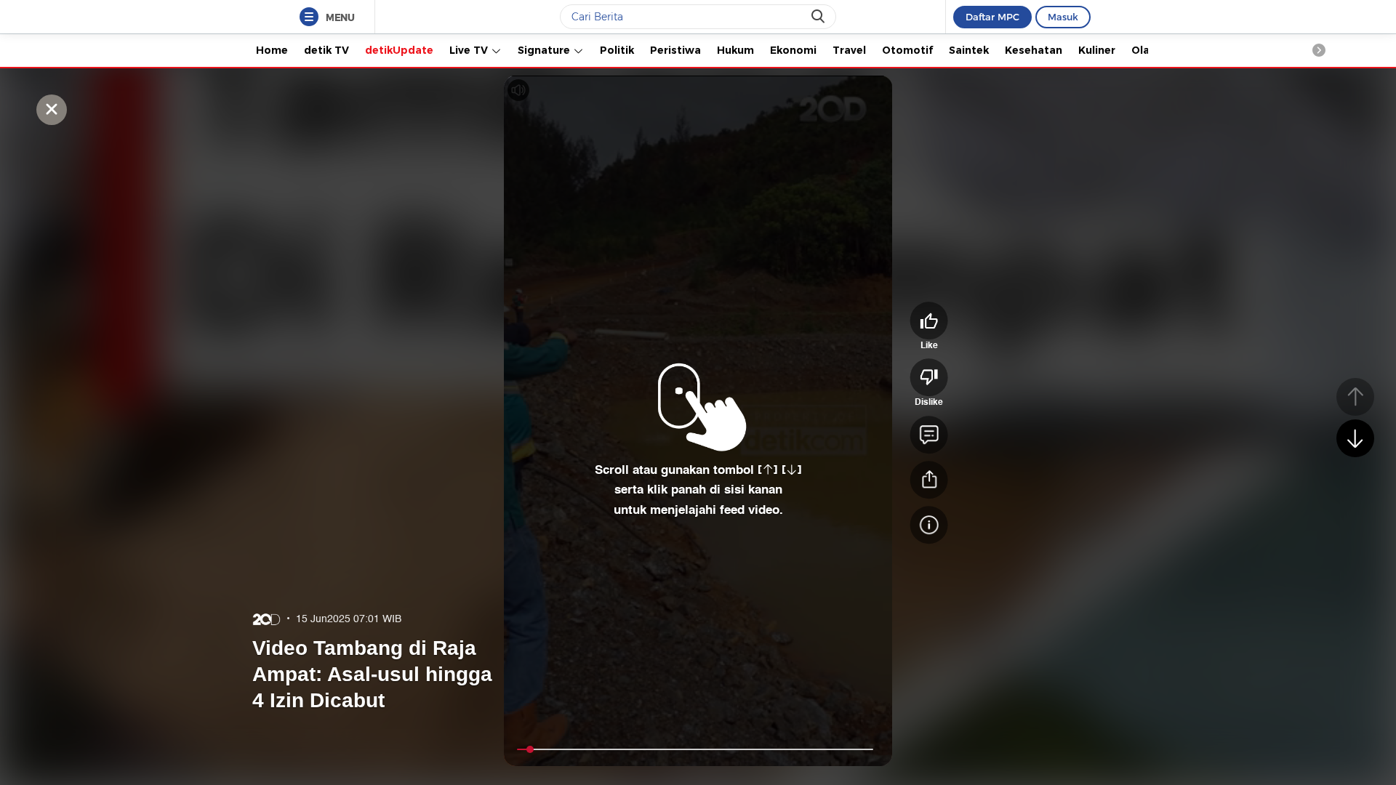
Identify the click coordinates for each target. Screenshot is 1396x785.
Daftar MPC (992, 17)
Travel (849, 50)
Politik (617, 50)
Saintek (969, 50)
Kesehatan (1033, 50)
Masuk (1063, 17)
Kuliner (1096, 50)
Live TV (470, 50)
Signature (545, 50)
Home (272, 50)
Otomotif (907, 50)
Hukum (735, 50)
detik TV (326, 50)
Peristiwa (675, 50)
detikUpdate (399, 50)
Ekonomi (793, 50)
